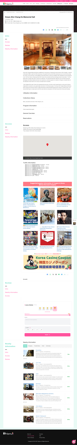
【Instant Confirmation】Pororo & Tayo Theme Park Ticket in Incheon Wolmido (30, 227)
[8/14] (69, 68)
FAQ (40, 435)
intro (6, 130)
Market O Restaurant (41, 416)
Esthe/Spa (54, 3)
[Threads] (52, 30)
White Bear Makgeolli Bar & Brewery (45, 393)
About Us (29, 434)
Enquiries (41, 434)
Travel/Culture (42, 3)
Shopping (37, 3)
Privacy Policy (42, 437)
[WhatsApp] (46, 30)
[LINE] (55, 30)
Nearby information (11, 49)
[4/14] (45, 68)
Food (31, 3)
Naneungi (38, 383)
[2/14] (33, 68)
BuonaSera (38, 350)
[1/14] (27, 68)
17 (41, 329)
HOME (24, 3)
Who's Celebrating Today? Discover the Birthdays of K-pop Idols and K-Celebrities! (63, 205)
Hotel (34, 3)
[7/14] (63, 68)
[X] (49, 30)
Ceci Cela (38, 362)
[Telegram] (58, 30)
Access (7, 42)
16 (28, 329)
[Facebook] (43, 30)
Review (7, 45)
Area (27, 3)
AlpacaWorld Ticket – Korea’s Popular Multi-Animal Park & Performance (47, 228)
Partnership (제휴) (30, 435)
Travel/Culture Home (10, 12)
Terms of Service (30, 437)
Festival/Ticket (49, 3)
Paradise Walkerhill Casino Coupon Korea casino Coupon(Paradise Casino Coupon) (64, 228)
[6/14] (57, 68)
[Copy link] (61, 30)
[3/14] (39, 68)
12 (32, 329)
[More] (64, 30)
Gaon (37, 373)
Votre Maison (39, 406)
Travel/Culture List (19, 12)
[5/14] (51, 68)
